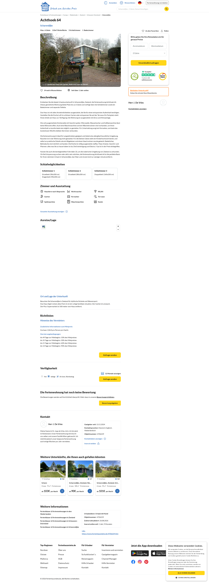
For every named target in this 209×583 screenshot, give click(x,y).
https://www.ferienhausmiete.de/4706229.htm (100, 534)
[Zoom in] (118, 226)
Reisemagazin (87, 559)
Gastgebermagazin (110, 554)
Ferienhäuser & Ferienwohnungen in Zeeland (57, 517)
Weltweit (44, 563)
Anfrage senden (110, 355)
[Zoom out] (118, 229)
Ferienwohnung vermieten (157, 3)
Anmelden (113, 3)
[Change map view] (43, 227)
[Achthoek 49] (53, 468)
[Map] (80, 256)
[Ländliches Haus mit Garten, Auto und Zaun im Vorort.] (80, 60)
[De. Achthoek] (80, 468)
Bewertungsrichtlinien (105, 397)
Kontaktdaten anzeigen (137, 109)
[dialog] (186, 561)
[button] (186, 577)
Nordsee (44, 550)
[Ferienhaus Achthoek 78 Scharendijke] (108, 468)
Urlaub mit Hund (101, 514)
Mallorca (44, 559)
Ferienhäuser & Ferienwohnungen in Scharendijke (59, 527)
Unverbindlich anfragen (148, 63)
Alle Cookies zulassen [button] (186, 573)
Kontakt (85, 567)
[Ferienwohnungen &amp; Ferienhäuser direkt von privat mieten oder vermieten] (58, 9)
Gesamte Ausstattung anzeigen (52, 211)
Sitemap (43, 567)
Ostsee (43, 554)
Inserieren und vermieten (112, 550)
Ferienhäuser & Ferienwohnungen (50, 15)
